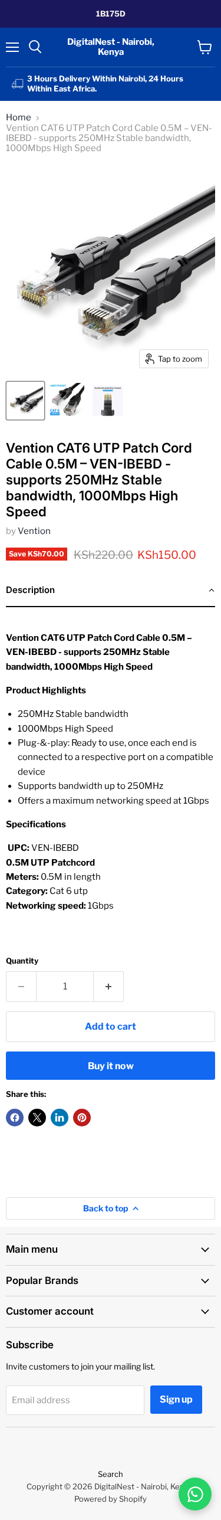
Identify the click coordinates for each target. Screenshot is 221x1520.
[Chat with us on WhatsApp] (195, 1494)
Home (18, 118)
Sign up (176, 1399)
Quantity (22, 960)
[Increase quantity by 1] (109, 986)
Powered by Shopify (110, 1498)
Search (110, 1474)
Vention (34, 531)
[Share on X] (37, 1117)
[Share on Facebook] (15, 1117)
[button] (110, 591)
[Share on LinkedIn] (59, 1117)
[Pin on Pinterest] (82, 1117)
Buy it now (111, 1066)
